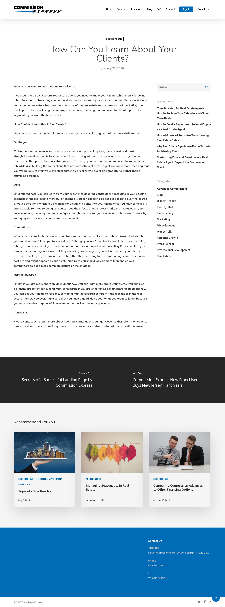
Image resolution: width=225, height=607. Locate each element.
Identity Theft (165, 207)
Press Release (165, 243)
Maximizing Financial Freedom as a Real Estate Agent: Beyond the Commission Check (182, 162)
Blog (149, 9)
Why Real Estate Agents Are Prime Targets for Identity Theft (183, 149)
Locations (136, 9)
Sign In (186, 9)
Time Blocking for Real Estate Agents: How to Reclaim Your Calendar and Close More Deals (182, 113)
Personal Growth (167, 237)
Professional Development (173, 250)
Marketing (163, 219)
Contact (170, 9)
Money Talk (164, 231)
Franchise (203, 9)
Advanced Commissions (172, 188)
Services (122, 9)
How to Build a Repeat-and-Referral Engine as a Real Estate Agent (184, 127)
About (109, 9)
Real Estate (164, 256)
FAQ (159, 9)
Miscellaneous (113, 38)
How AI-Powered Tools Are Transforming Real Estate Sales (183, 138)
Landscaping (165, 213)
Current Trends (166, 201)
